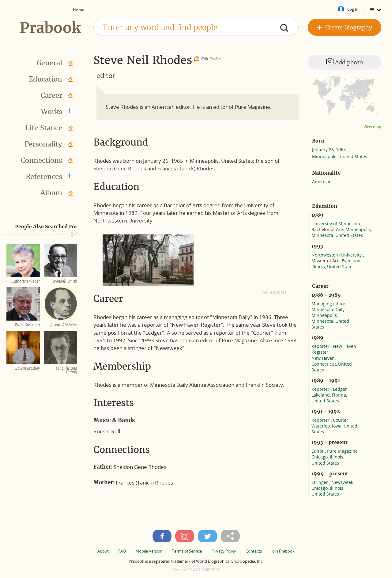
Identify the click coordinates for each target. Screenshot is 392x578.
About (103, 551)
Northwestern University (337, 255)
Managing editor (329, 303)
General (49, 62)
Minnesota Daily (328, 309)
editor (105, 75)
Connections (41, 160)
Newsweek (342, 482)
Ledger (340, 389)
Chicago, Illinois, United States (327, 460)
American (322, 181)
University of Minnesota (336, 223)
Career (51, 95)
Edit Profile (211, 59)
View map (372, 127)
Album (51, 192)
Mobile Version (149, 551)
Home (78, 10)
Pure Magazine (342, 451)
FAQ (122, 551)
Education (45, 79)
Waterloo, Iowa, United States (334, 429)
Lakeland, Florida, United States (329, 398)
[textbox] (196, 27)
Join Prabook (283, 551)
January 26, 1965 (329, 149)
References (44, 176)
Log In (353, 9)
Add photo (348, 62)
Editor (318, 451)
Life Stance (43, 127)
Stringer (320, 482)
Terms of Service (187, 551)
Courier (340, 420)
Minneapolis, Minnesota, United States (341, 232)
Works (51, 111)
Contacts (254, 551)
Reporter (321, 346)
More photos (274, 292)
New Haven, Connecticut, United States (331, 364)
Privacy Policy (223, 551)
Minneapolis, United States (339, 156)
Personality (43, 144)
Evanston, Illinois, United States (336, 263)
